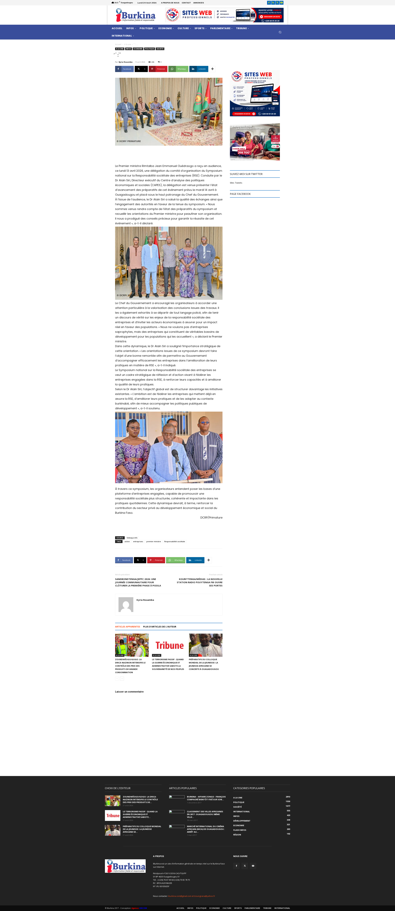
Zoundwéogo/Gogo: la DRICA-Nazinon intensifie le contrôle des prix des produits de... (140, 799)
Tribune (267, 908)
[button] (280, 32)
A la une (127, 44)
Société (160, 49)
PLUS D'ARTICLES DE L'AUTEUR (159, 626)
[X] (277, 3)
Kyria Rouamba (126, 62)
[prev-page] (117, 679)
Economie (138, 49)
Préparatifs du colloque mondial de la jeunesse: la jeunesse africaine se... (142, 829)
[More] (212, 69)
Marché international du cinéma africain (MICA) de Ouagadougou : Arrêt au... (206, 829)
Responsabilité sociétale (174, 541)
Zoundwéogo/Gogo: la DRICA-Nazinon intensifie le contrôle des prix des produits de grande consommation (130, 666)
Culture (227, 908)
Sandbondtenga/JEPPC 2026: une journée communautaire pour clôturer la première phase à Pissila (138, 582)
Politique (149, 49)
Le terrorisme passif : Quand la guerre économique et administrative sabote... (140, 814)
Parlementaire (252, 908)
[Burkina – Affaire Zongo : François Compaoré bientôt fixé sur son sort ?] (177, 800)
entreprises (138, 541)
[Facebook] (269, 3)
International (282, 908)
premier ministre (153, 541)
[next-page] (122, 679)
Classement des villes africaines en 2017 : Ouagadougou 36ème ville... (205, 814)
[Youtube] (281, 3)
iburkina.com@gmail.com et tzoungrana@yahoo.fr (191, 896)
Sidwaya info (132, 538)
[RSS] (273, 3)
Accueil (118, 44)
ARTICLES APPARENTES (127, 626)
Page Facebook (240, 194)
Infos (128, 49)
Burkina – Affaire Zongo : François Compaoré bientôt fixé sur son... (206, 798)
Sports (238, 908)
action (127, 541)
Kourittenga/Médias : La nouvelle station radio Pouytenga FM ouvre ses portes (199, 582)
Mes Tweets (236, 182)
